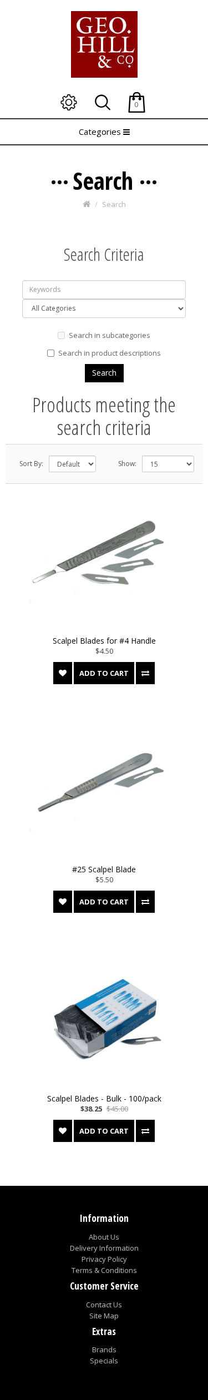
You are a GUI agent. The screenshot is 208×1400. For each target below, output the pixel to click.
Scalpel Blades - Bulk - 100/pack (104, 1098)
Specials (104, 1361)
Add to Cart (104, 673)
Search (114, 204)
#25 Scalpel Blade (104, 869)
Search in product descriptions (109, 353)
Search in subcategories (109, 335)
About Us (104, 1237)
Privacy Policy (104, 1259)
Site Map (104, 1316)
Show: (127, 463)
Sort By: (31, 463)
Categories (101, 131)
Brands (104, 1349)
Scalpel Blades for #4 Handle (104, 640)
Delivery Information (104, 1248)
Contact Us (104, 1305)
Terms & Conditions (104, 1270)
